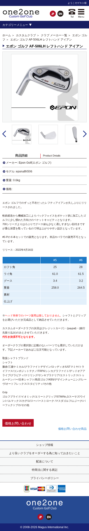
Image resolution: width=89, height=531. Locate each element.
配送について (44, 461)
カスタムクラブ (26, 35)
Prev (4, 134)
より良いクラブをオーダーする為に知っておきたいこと (44, 453)
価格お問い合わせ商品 (72, 428)
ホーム (6, 35)
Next (85, 134)
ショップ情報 (44, 445)
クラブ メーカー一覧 (54, 35)
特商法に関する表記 (44, 469)
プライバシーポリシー (44, 478)
